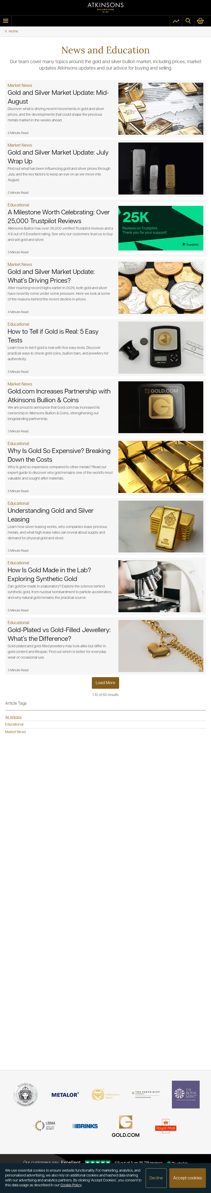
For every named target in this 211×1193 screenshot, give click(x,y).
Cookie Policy (70, 1185)
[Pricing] (176, 20)
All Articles (13, 717)
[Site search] (188, 20)
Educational (14, 725)
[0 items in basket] (202, 20)
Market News (15, 732)
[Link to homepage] (105, 8)
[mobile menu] (5, 20)
